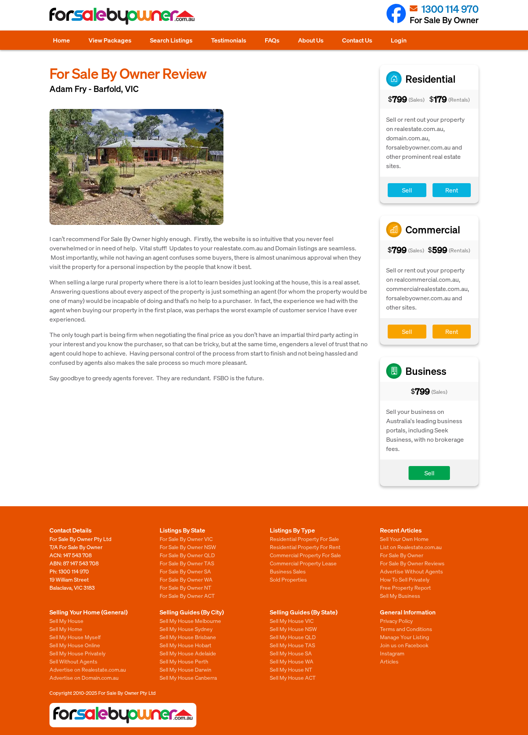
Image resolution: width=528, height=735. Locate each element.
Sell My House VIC (291, 620)
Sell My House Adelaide (188, 653)
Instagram (392, 653)
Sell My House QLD (293, 636)
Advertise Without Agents (411, 571)
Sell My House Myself (74, 636)
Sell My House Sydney (186, 628)
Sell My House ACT (293, 677)
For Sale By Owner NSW (188, 546)
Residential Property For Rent (305, 546)
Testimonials (228, 40)
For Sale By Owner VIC (186, 538)
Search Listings (171, 40)
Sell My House (66, 620)
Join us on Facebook (404, 644)
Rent (451, 190)
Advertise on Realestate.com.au (87, 669)
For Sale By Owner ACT (187, 595)
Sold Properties (288, 579)
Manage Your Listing (404, 636)
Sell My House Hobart (185, 644)
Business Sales (288, 571)
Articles (389, 661)
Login (399, 40)
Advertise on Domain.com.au (84, 677)
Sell (407, 190)
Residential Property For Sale (304, 538)
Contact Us (357, 40)
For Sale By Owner (401, 554)
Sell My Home (65, 628)
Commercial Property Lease (303, 563)
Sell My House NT (291, 669)
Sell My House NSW (293, 628)
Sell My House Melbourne (190, 620)
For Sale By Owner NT (185, 587)
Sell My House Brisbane (188, 636)
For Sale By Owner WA (186, 579)
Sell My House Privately (77, 653)
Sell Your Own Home (404, 538)
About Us (311, 40)
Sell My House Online (74, 644)
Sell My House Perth (184, 661)
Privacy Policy (396, 620)
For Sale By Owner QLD (187, 554)
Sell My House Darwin (185, 669)
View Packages (110, 40)
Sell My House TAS (292, 644)
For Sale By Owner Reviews (412, 563)
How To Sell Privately (404, 579)
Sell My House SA (291, 653)
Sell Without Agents (73, 661)
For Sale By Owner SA (185, 571)
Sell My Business (400, 595)
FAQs (272, 40)
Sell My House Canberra (188, 677)
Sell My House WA (291, 661)
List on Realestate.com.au (411, 546)
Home (61, 40)
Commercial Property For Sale (305, 554)
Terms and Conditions (406, 628)
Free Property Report (405, 587)
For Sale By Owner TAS (187, 563)
